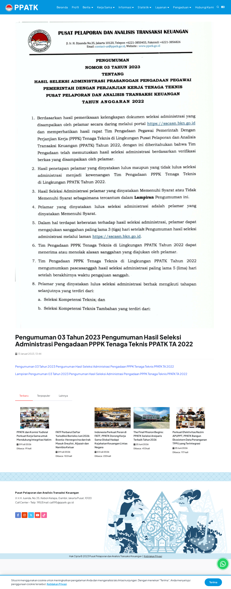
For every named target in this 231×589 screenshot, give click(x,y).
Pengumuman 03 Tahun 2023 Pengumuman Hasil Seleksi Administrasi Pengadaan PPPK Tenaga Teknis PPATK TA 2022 (94, 366)
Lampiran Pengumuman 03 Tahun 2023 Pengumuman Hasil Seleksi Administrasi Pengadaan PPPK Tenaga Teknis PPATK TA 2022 (101, 374)
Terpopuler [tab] (43, 395)
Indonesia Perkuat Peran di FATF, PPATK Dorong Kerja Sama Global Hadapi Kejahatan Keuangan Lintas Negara (111, 439)
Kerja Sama (105, 7)
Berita (87, 7)
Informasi (125, 7)
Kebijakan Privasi (153, 556)
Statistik (143, 7)
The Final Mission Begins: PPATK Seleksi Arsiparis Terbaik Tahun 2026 (149, 435)
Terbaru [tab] (24, 395)
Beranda (62, 7)
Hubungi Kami (204, 7)
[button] (217, 7)
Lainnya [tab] (63, 395)
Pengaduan (181, 7)
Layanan (161, 7)
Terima (213, 582)
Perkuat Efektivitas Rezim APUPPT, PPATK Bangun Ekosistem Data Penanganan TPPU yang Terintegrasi (190, 437)
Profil (75, 7)
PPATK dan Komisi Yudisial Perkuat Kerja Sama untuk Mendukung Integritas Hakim (34, 435)
